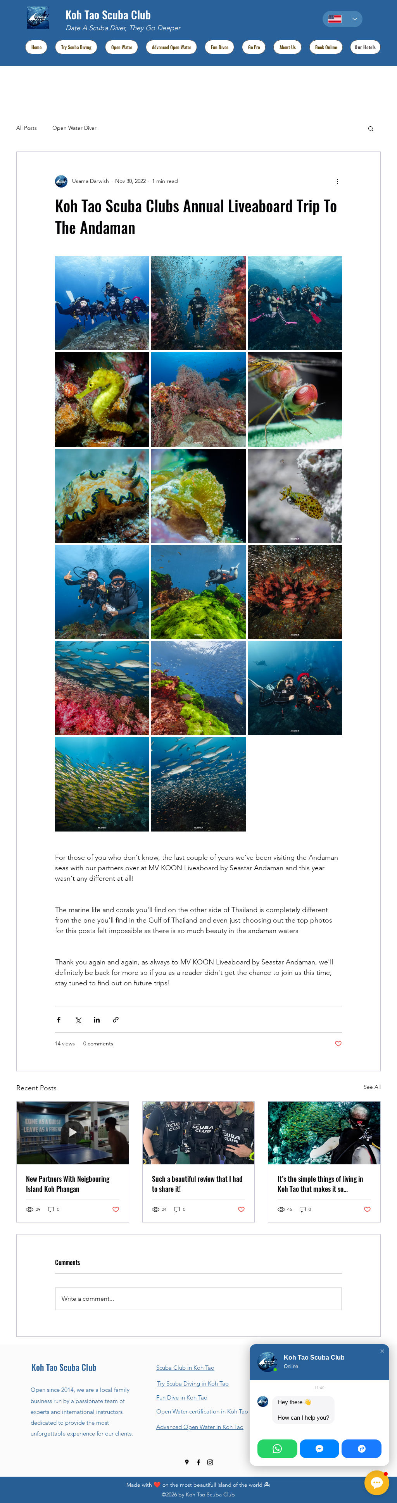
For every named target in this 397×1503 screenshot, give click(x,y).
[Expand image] (102, 303)
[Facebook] (198, 1462)
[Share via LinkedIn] (96, 1019)
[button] (371, 128)
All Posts (26, 127)
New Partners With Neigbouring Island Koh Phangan (67, 1184)
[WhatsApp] (277, 1448)
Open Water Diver (74, 127)
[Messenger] (320, 1448)
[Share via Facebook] (58, 1019)
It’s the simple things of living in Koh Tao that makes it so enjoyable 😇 (320, 1184)
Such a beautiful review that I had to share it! (197, 1184)
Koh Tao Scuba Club (108, 14)
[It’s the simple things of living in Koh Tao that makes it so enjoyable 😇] (324, 1133)
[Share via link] (115, 1019)
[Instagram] (210, 1462)
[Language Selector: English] (342, 19)
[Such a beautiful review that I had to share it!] (199, 1133)
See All (372, 1086)
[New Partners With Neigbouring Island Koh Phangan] (73, 1133)
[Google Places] (187, 1462)
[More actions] (337, 181)
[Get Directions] (361, 1448)
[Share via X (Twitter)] (77, 1019)
